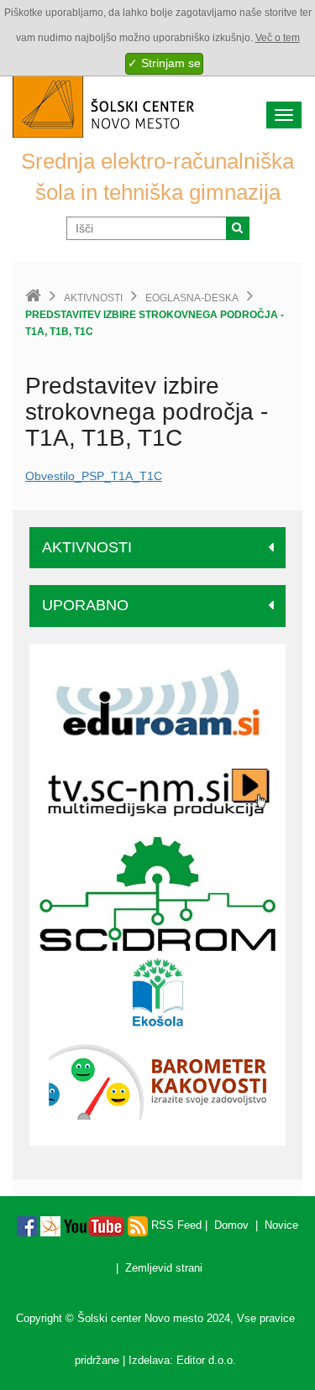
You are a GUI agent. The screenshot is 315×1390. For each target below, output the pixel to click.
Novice (281, 1225)
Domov (231, 1225)
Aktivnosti (93, 298)
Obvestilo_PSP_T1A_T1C (93, 476)
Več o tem (277, 38)
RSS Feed (175, 1225)
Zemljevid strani (163, 1268)
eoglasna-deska (192, 298)
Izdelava (149, 1360)
